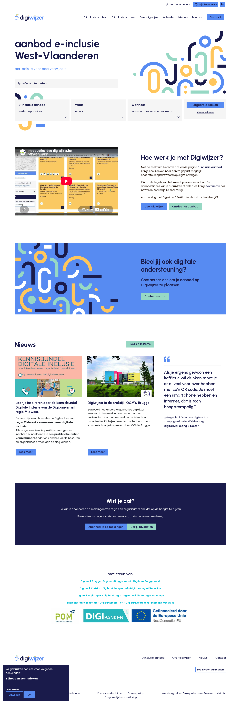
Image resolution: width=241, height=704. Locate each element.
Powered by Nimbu (215, 693)
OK (29, 695)
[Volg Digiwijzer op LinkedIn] (222, 4)
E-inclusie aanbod (95, 17)
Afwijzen (14, 695)
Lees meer (25, 452)
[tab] (42, 110)
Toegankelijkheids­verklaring (120, 697)
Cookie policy (136, 693)
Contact (215, 17)
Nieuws (183, 17)
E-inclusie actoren (123, 17)
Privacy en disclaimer (110, 693)
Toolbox (197, 17)
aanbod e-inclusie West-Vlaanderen (57, 49)
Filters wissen (205, 112)
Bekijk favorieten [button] (142, 527)
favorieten (213, 186)
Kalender (168, 17)
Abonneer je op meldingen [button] (105, 527)
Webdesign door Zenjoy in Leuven (182, 693)
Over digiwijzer (149, 17)
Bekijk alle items (140, 344)
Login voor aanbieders (176, 4)
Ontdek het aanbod (185, 206)
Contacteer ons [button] (155, 296)
